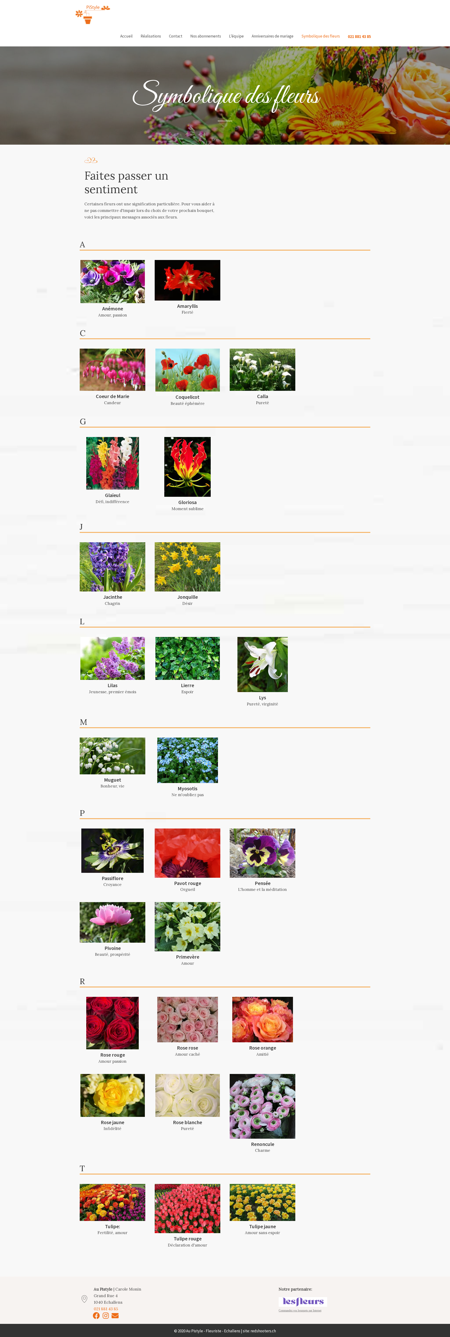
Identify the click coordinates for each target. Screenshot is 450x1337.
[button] (96, 1315)
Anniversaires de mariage (272, 36)
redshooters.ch (263, 1330)
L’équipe (236, 36)
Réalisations (151, 36)
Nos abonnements (205, 36)
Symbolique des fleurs (320, 36)
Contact (175, 36)
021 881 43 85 (359, 36)
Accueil (126, 36)
